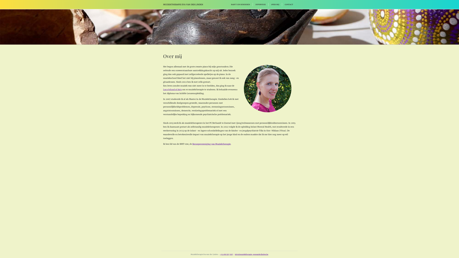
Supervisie (260, 4)
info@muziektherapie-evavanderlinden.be (251, 254)
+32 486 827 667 (226, 254)
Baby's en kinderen (240, 4)
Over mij (275, 4)
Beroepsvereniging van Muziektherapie (211, 144)
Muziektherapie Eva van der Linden (183, 4)
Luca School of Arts (172, 89)
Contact (289, 4)
